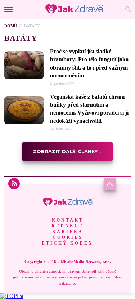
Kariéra (67, 231)
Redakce (67, 225)
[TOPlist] (11, 296)
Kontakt (68, 220)
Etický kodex (67, 243)
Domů (10, 26)
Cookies (68, 237)
